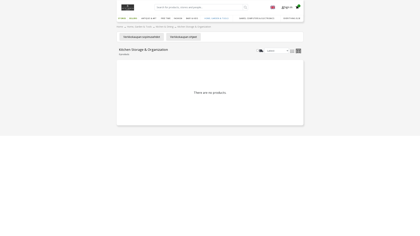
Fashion (178, 18)
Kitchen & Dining (165, 26)
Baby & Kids (192, 18)
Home (120, 26)
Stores (122, 18)
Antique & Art (148, 18)
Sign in (288, 7)
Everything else (292, 18)
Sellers (133, 18)
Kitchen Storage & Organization (194, 26)
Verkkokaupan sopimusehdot (141, 37)
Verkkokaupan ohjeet (183, 37)
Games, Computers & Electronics (256, 18)
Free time (166, 18)
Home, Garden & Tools (216, 18)
